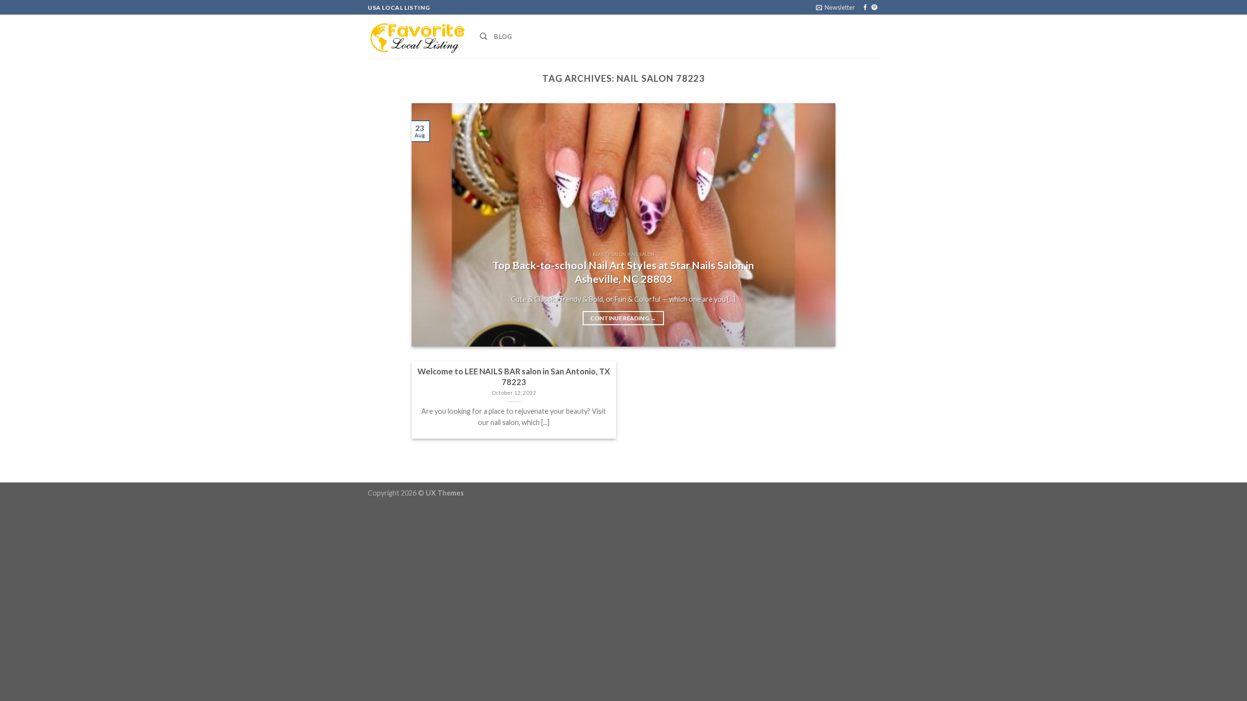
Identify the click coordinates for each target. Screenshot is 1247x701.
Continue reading (623, 318)
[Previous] (432, 225)
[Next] (814, 225)
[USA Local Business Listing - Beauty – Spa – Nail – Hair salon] (416, 36)
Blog (503, 36)
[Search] (483, 36)
